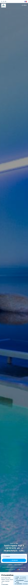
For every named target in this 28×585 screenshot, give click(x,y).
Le (4, 556)
